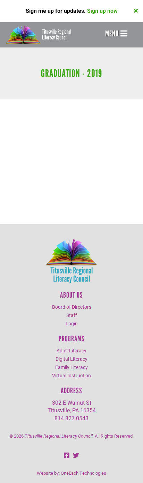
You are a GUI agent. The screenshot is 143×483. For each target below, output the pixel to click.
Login (72, 323)
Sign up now (102, 10)
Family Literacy (71, 367)
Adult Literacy (71, 350)
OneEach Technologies (83, 473)
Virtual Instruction (71, 375)
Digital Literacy (71, 358)
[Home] (38, 35)
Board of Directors (71, 307)
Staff (71, 315)
